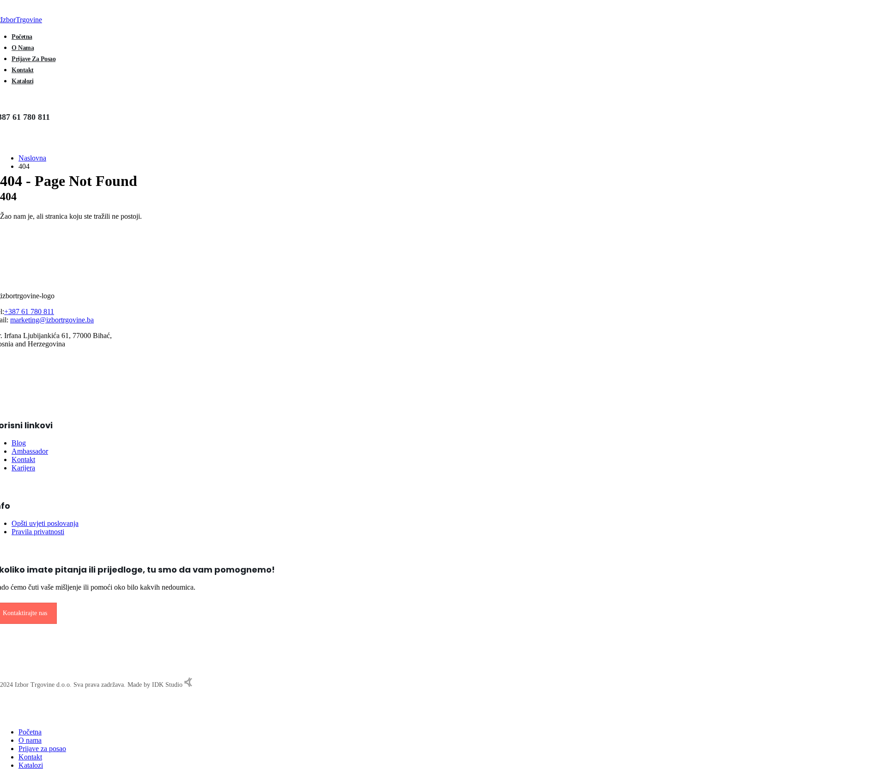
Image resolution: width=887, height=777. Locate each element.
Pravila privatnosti (38, 532)
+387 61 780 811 (29, 311)
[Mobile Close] (3, 716)
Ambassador (30, 451)
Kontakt (23, 70)
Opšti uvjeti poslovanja (45, 523)
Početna (22, 36)
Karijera (23, 468)
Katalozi (22, 81)
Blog (19, 443)
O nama (23, 47)
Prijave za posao (33, 59)
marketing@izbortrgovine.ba (52, 320)
